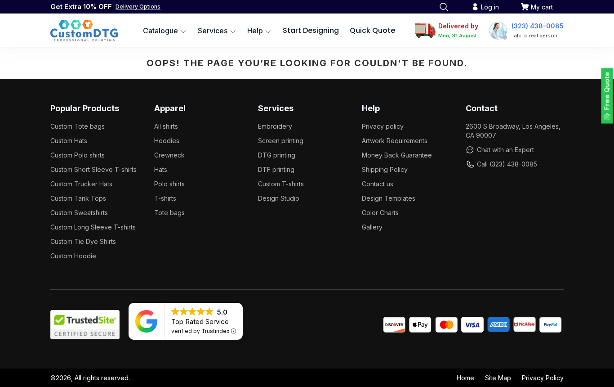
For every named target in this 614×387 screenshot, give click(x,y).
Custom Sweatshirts (79, 212)
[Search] (443, 6)
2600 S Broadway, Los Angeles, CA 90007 (513, 130)
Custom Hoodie (73, 256)
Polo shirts (169, 184)
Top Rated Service (200, 321)
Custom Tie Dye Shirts (83, 241)
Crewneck (169, 155)
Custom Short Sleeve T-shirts (93, 169)
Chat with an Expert (505, 149)
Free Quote (607, 91)
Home (465, 378)
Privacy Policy (543, 378)
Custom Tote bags (77, 126)
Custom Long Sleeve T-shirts (93, 227)
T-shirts (165, 198)
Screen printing (280, 140)
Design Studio (278, 198)
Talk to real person (534, 35)
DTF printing (276, 169)
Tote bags (169, 212)
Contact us (377, 184)
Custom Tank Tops (78, 198)
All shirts (166, 126)
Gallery (372, 227)
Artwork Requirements (394, 140)
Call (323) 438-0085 (507, 164)
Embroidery (275, 126)
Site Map (498, 378)
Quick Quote (372, 30)
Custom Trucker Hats (81, 184)
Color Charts (380, 212)
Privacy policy (383, 126)
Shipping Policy (385, 169)
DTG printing (276, 155)
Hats (160, 169)
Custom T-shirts (281, 184)
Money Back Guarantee (397, 155)
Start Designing (311, 30)
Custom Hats (68, 140)
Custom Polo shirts (77, 155)
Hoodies (166, 140)
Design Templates (388, 198)
